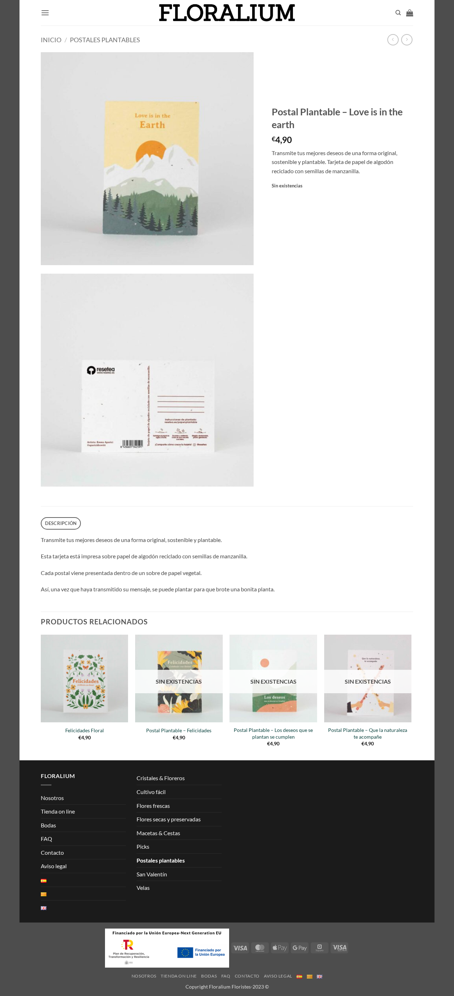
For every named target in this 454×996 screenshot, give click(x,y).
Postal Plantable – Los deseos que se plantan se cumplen (273, 733)
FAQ (46, 838)
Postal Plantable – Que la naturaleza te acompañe (367, 733)
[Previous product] (406, 39)
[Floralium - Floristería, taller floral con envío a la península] (227, 13)
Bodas (48, 825)
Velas (143, 887)
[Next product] (392, 39)
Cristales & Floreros (161, 778)
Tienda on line (58, 811)
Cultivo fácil (151, 791)
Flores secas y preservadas (169, 819)
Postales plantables (105, 40)
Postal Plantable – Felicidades (178, 730)
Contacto (52, 852)
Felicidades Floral (84, 730)
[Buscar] (398, 13)
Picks (143, 846)
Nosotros (52, 797)
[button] (45, 12)
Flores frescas (153, 805)
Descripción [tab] (61, 523)
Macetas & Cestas (158, 833)
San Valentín (152, 874)
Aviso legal (54, 866)
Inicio (51, 40)
